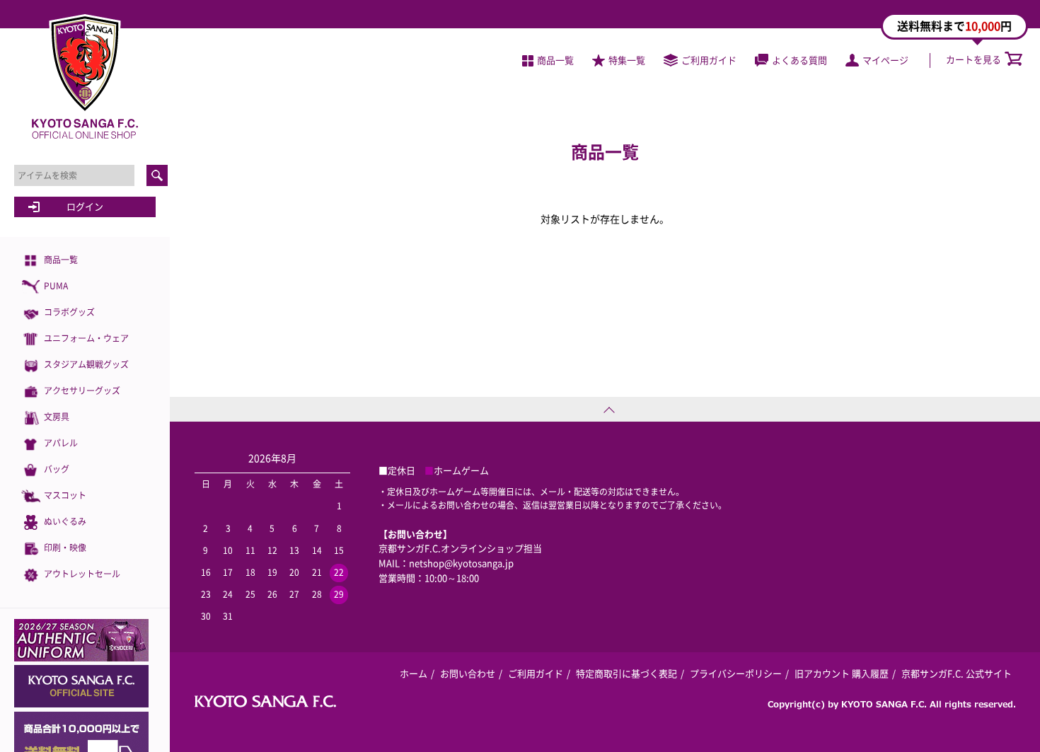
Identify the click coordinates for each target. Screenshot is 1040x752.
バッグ (56, 469)
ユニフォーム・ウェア (86, 338)
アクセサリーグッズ (82, 390)
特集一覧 (626, 59)
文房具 (56, 416)
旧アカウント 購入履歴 (842, 673)
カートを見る (973, 59)
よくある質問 (799, 59)
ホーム (413, 673)
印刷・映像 (65, 547)
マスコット (65, 495)
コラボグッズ (69, 312)
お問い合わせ (467, 673)
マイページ (885, 59)
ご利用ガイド (708, 59)
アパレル (61, 442)
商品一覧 (61, 259)
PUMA (56, 285)
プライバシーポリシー (736, 673)
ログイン (85, 206)
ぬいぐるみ (65, 521)
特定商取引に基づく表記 (626, 673)
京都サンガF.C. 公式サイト (956, 673)
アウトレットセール (82, 573)
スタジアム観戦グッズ (86, 364)
